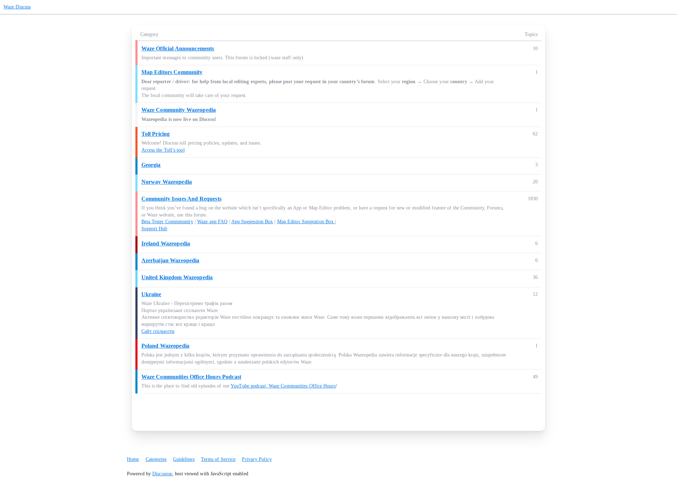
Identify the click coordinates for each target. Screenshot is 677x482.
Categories (156, 459)
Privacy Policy (257, 459)
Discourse (162, 473)
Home (133, 459)
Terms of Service (218, 459)
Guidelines (184, 459)
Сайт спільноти (158, 331)
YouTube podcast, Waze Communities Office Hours (283, 386)
